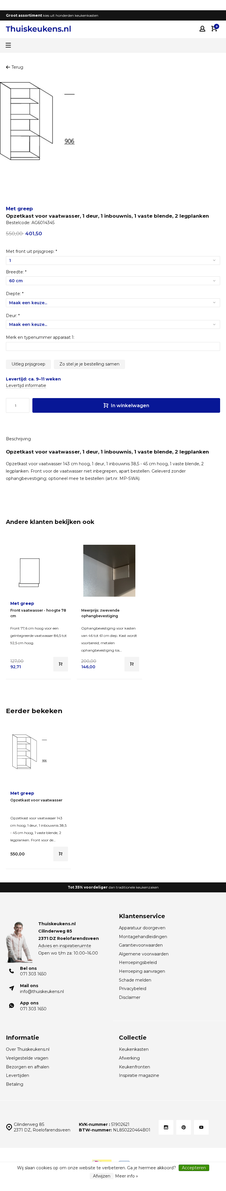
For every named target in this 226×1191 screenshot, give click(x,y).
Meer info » (126, 1176)
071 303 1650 (33, 974)
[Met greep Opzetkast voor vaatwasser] (38, 760)
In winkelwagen (129, 405)
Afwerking (129, 1058)
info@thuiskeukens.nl (42, 991)
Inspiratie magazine (139, 1075)
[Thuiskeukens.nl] (38, 29)
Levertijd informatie (26, 385)
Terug (17, 67)
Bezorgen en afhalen (27, 1067)
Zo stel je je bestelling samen (89, 364)
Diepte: (15, 293)
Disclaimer (129, 997)
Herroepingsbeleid (138, 962)
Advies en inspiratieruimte (64, 945)
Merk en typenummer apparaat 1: (40, 337)
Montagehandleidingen (143, 936)
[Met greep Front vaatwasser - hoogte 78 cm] (38, 570)
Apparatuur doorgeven (142, 928)
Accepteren (194, 1167)
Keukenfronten (134, 1067)
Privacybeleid (132, 988)
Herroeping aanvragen (142, 971)
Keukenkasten (134, 1049)
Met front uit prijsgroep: (31, 251)
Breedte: (16, 272)
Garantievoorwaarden (141, 945)
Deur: (13, 315)
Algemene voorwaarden (144, 954)
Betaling (14, 1084)
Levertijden (17, 1075)
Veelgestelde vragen (27, 1058)
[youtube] (201, 1127)
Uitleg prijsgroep (28, 364)
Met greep (19, 209)
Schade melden (135, 980)
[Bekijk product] (60, 664)
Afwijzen (101, 1176)
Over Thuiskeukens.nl (27, 1049)
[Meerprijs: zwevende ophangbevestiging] (109, 570)
